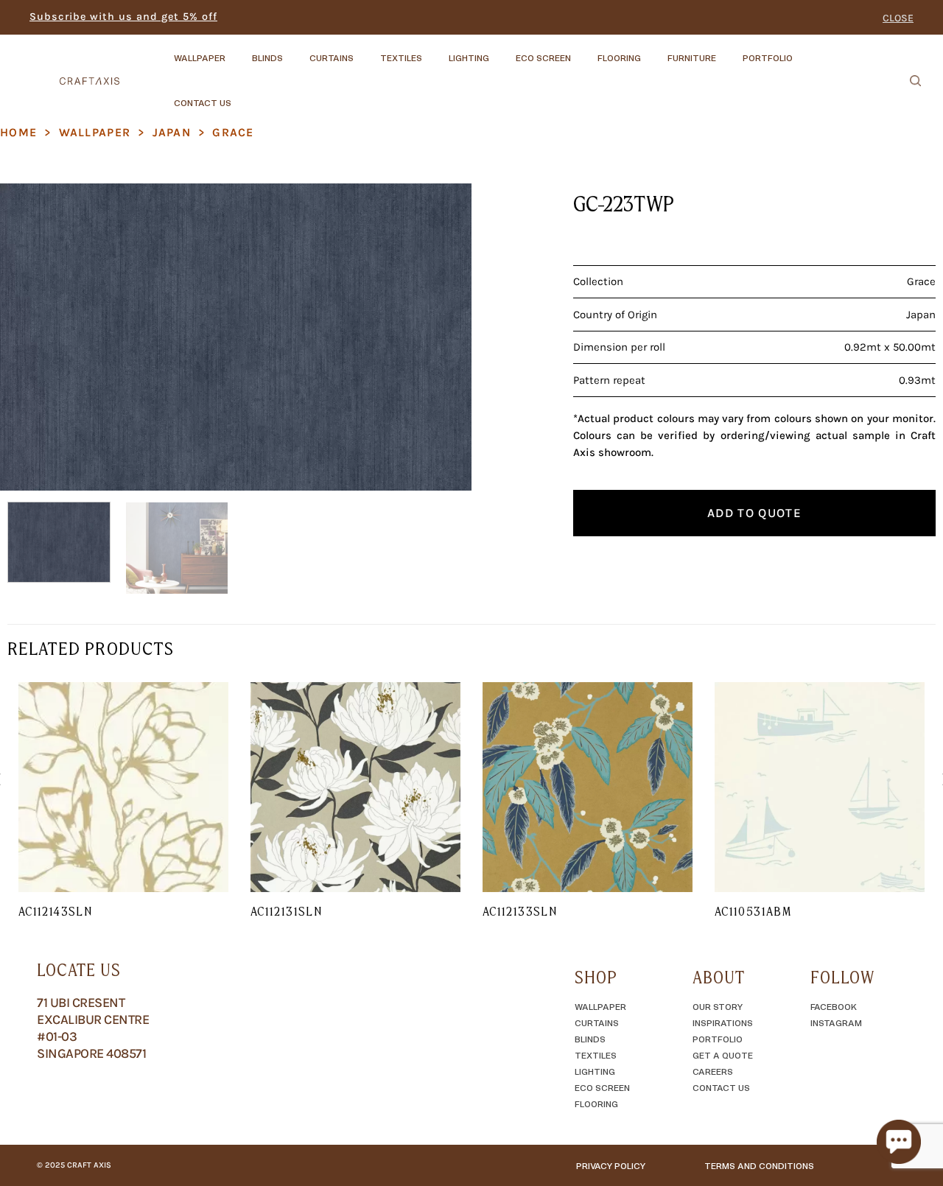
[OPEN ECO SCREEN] (583, 51)
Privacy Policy (610, 1165)
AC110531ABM (753, 911)
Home (18, 132)
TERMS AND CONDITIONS (759, 1165)
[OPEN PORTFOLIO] (805, 51)
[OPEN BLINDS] (295, 51)
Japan (172, 132)
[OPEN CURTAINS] (366, 51)
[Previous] (28, 337)
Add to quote (754, 512)
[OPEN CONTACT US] (244, 96)
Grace (232, 132)
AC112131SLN (286, 911)
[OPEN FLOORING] (653, 51)
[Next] (443, 337)
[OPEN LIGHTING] (502, 51)
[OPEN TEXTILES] (435, 51)
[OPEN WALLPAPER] (238, 51)
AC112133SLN (520, 911)
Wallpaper (95, 132)
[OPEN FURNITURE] (728, 51)
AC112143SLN (55, 911)
